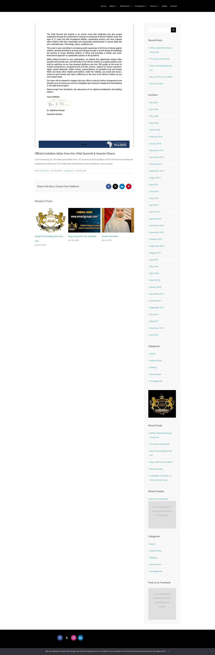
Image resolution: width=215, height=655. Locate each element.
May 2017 (154, 321)
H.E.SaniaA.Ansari (43, 171)
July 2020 (154, 102)
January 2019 (155, 218)
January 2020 (155, 143)
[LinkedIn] (80, 637)
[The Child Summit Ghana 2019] (84, 85)
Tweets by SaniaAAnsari (158, 499)
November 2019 (157, 157)
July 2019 (154, 184)
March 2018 (155, 280)
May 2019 (154, 198)
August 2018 (155, 253)
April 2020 (154, 123)
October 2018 (156, 239)
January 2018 (155, 287)
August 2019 (155, 177)
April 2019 (154, 205)
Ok (168, 651)
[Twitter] (67, 637)
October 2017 (156, 300)
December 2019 (157, 150)
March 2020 (155, 129)
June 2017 (154, 314)
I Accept (163, 522)
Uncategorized (69, 171)
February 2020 (156, 136)
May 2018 (154, 266)
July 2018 (154, 259)
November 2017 (157, 294)
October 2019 (156, 164)
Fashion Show (156, 360)
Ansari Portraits (76, 236)
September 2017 (157, 307)
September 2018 (157, 246)
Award (152, 353)
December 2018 (157, 225)
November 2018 (157, 232)
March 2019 (155, 212)
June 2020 (154, 109)
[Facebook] (60, 637)
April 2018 (154, 273)
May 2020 (154, 116)
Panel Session (155, 374)
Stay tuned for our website (49, 236)
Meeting (153, 367)
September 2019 (157, 171)
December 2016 (157, 328)
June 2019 (154, 191)
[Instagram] (73, 637)
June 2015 (154, 335)
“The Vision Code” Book (160, 59)
